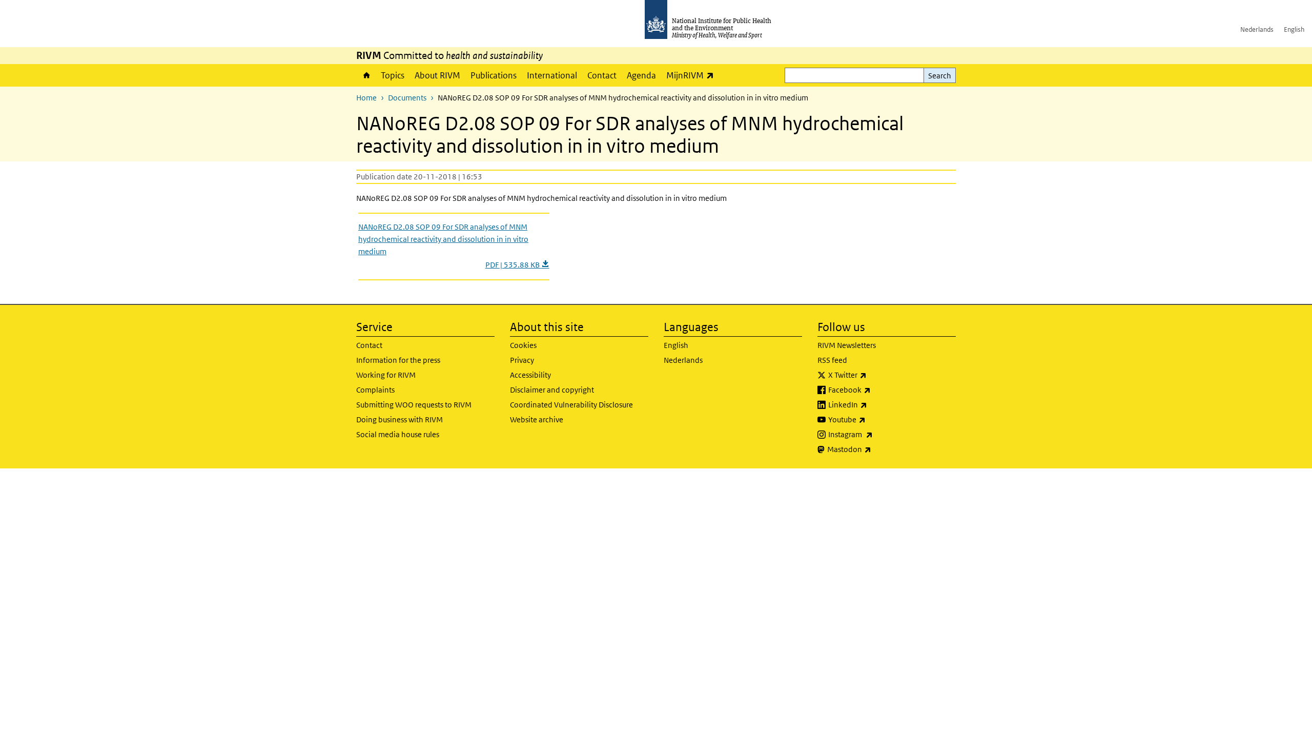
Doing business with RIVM (399, 419)
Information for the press (398, 360)
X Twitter (874, 375)
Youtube (873, 419)
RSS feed (832, 360)
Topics (392, 75)
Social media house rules (397, 434)
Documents (407, 97)
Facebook (876, 389)
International (552, 75)
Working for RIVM (386, 375)
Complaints (375, 390)
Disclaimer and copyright (552, 390)
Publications (493, 75)
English (1294, 29)
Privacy (522, 360)
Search (939, 75)
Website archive (536, 419)
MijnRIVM (692, 75)
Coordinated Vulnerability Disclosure (571, 404)
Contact (602, 75)
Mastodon (876, 449)
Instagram (877, 434)
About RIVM (437, 75)
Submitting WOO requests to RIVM (413, 404)
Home (366, 75)
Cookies (523, 345)
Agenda (641, 75)
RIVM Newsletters (846, 345)
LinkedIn (874, 404)
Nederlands (1257, 29)
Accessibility (530, 375)
